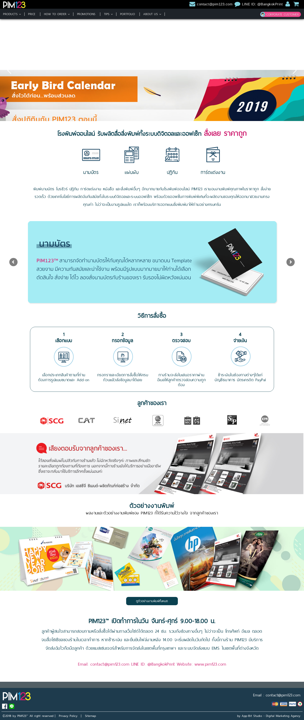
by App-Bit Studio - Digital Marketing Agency (268, 715)
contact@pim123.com (214, 4)
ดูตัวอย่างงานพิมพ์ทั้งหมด (152, 601)
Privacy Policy (68, 715)
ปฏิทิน (172, 172)
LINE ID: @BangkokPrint (263, 4)
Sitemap (90, 715)
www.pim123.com (210, 664)
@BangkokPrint (161, 664)
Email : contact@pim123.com (276, 695)
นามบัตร (91, 172)
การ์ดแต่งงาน (213, 172)
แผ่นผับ (132, 172)
